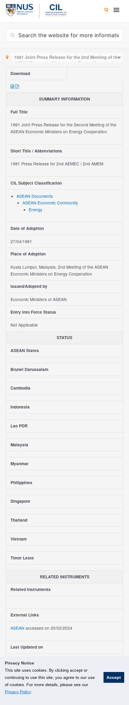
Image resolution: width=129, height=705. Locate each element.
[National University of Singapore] (19, 9)
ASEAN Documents (34, 196)
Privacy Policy (18, 691)
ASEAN (18, 628)
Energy (35, 209)
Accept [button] (113, 677)
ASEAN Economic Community (50, 203)
